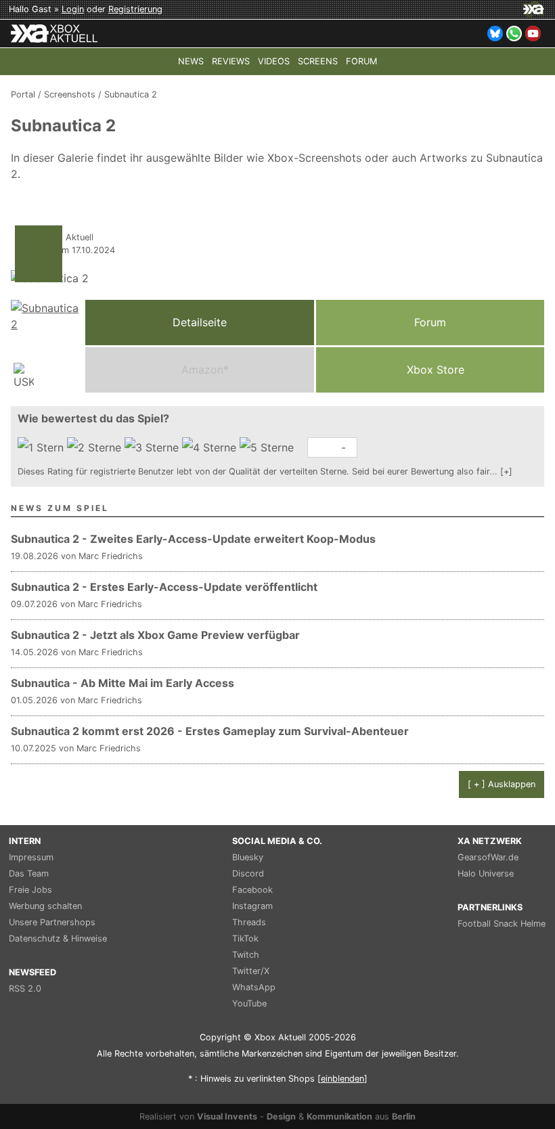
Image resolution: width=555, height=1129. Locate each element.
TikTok (245, 938)
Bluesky (247, 857)
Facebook (252, 890)
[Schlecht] (42, 447)
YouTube (249, 1003)
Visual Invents (227, 1116)
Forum (430, 322)
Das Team (29, 873)
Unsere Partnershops (52, 922)
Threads (249, 922)
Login (73, 9)
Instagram (252, 906)
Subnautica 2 (130, 94)
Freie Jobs (30, 890)
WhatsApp (253, 987)
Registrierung (135, 9)
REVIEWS (231, 61)
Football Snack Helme (502, 923)
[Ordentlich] (211, 447)
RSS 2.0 (25, 988)
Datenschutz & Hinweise (58, 938)
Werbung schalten (45, 906)
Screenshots (69, 94)
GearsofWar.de (488, 857)
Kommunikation (339, 1116)
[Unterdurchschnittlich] (96, 447)
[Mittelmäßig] (153, 447)
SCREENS (318, 61)
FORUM (361, 61)
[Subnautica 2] (45, 346)
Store (435, 369)
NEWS (191, 61)
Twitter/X (250, 971)
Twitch (245, 955)
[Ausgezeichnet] (268, 447)
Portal (23, 94)
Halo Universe (486, 873)
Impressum (31, 857)
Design (281, 1116)
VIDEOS (274, 61)
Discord (248, 873)
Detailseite (200, 322)
